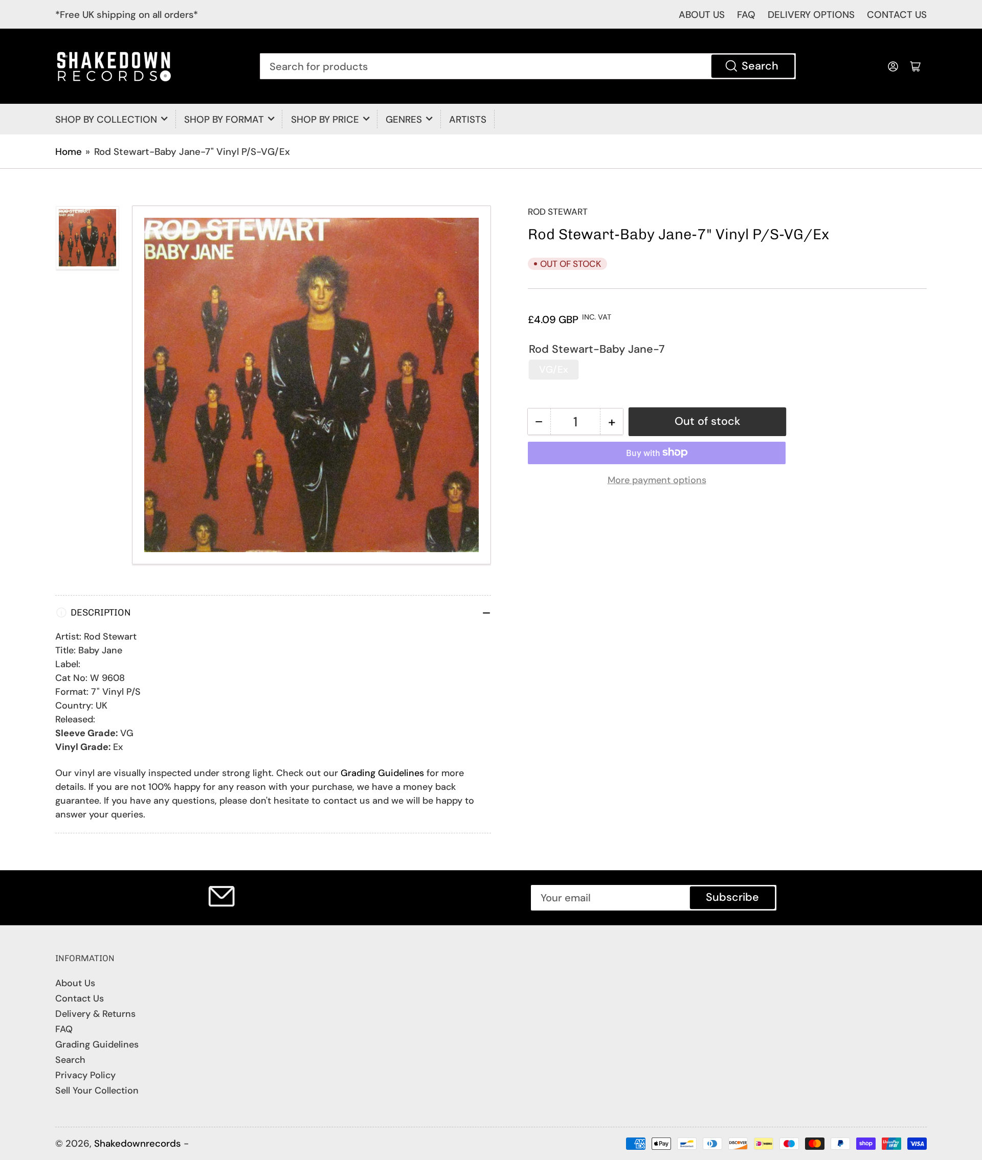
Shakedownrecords (137, 1143)
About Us (75, 983)
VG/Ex (553, 369)
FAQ (746, 14)
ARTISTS (467, 119)
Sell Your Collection (97, 1090)
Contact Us (79, 998)
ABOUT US (702, 14)
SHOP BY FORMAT (224, 119)
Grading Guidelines (382, 773)
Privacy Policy (85, 1075)
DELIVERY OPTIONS (811, 14)
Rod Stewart (558, 211)
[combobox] (528, 66)
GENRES (404, 119)
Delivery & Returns (95, 1014)
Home (68, 151)
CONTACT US (897, 14)
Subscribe (732, 897)
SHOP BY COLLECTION (106, 119)
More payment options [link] (657, 479)
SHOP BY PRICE (325, 119)
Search (760, 66)
